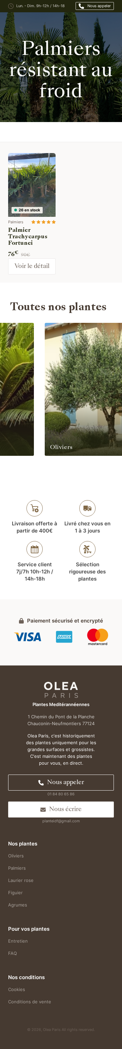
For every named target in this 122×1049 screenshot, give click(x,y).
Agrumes (17, 905)
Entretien (18, 941)
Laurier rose (21, 880)
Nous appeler (99, 5)
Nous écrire (65, 809)
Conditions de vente (29, 1001)
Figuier (15, 892)
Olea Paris (52, 1029)
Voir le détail (32, 266)
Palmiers (17, 868)
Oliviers (16, 855)
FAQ (12, 953)
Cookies (16, 989)
